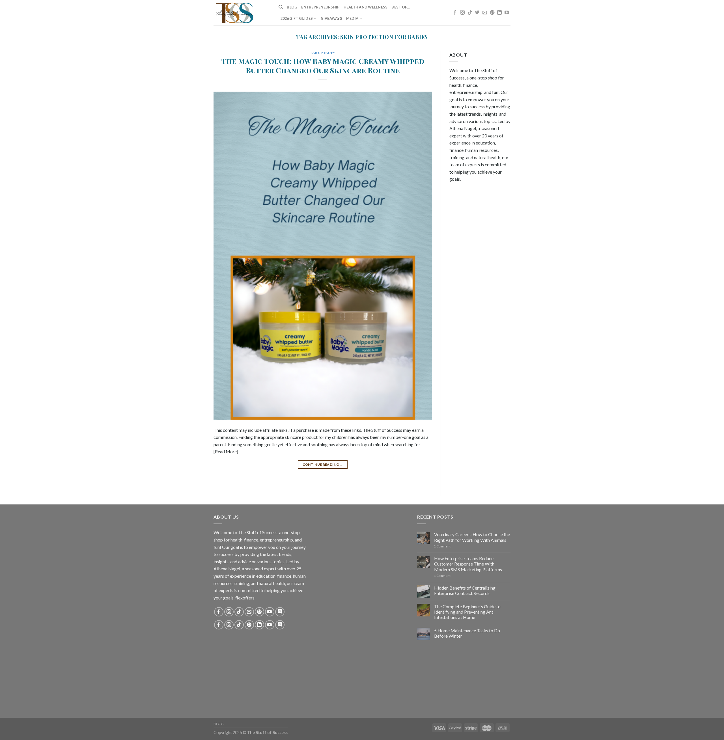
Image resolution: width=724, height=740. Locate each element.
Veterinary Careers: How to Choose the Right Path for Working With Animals (472, 537)
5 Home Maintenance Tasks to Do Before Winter (467, 633)
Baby (315, 53)
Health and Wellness (366, 7)
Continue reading (323, 464)
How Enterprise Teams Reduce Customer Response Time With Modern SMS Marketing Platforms (468, 564)
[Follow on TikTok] (469, 12)
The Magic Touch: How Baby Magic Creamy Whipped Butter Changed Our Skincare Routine (322, 65)
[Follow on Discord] (280, 611)
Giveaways (331, 18)
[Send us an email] (484, 12)
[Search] (281, 7)
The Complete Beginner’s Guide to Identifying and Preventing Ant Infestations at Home (467, 612)
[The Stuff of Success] (242, 12)
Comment (442, 546)
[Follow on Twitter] (477, 12)
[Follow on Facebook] (455, 12)
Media (352, 18)
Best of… (400, 7)
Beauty (328, 53)
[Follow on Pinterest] (492, 12)
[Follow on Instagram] (462, 12)
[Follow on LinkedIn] (499, 12)
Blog (292, 7)
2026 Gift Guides (297, 18)
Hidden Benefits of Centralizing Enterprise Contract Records (464, 590)
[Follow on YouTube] (507, 12)
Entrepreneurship (320, 7)
